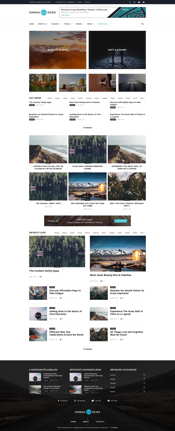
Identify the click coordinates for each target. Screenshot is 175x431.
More (89, 24)
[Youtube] (143, 2)
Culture (65, 98)
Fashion (54, 24)
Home (31, 24)
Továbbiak (87, 128)
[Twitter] (139, 2)
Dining (73, 98)
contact (100, 422)
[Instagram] (134, 2)
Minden (50, 98)
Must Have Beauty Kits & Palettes (85, 102)
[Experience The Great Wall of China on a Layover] (127, 149)
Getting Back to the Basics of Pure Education (65, 312)
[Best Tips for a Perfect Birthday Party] (127, 186)
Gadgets (104, 98)
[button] (142, 24)
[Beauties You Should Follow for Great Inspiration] (99, 293)
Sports (48, 162)
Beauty (57, 98)
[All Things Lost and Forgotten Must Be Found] (99, 334)
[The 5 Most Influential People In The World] (35, 389)
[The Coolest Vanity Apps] (48, 186)
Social (135, 98)
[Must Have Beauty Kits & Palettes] (118, 254)
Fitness (97, 98)
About (80, 2)
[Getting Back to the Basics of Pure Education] (38, 314)
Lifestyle (42, 24)
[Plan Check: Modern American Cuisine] (87, 149)
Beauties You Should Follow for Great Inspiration (127, 292)
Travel (67, 24)
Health (112, 98)
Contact (87, 2)
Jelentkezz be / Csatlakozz (65, 2)
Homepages (102, 24)
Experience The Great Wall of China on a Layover (126, 312)
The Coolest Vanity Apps (40, 102)
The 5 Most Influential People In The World (51, 387)
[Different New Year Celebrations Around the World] (38, 334)
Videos (79, 24)
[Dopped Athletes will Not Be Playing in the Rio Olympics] (48, 149)
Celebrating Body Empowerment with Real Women (52, 375)
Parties (128, 98)
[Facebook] (130, 2)
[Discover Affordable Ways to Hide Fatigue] (38, 293)
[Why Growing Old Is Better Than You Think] (87, 186)
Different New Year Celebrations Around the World (66, 333)
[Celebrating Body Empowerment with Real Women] (35, 377)
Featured (89, 98)
